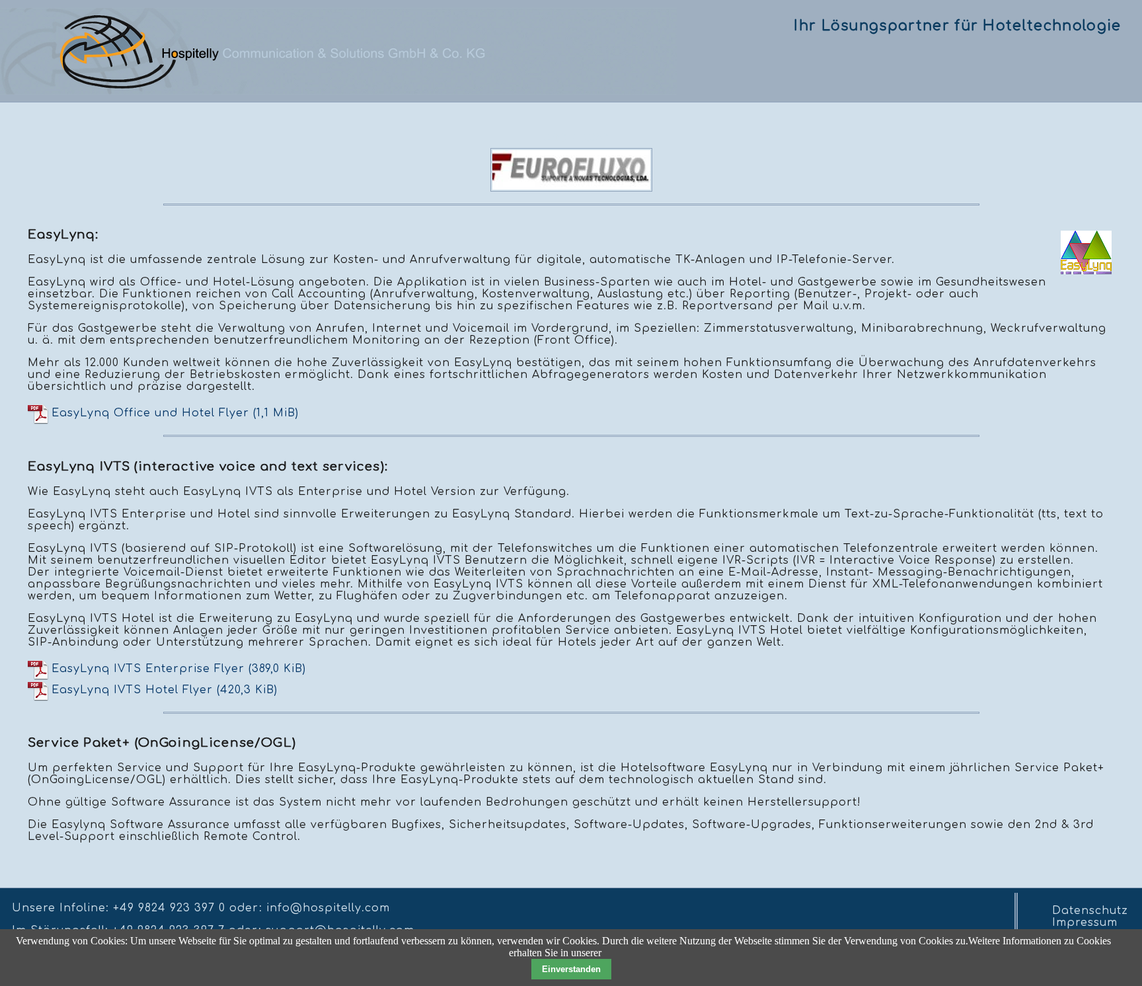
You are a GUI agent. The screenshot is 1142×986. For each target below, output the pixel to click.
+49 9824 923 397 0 (169, 908)
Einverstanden (571, 969)
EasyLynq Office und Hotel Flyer (175, 413)
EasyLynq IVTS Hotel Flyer (165, 689)
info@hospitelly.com (328, 908)
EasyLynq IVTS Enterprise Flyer (179, 668)
